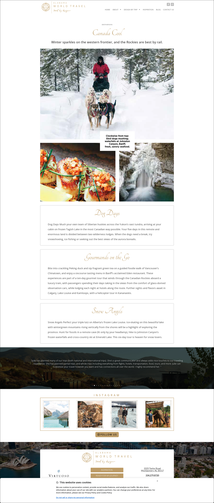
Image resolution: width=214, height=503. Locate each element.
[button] (92, 385)
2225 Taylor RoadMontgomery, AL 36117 (152, 469)
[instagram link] (172, 4)
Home (107, 9)
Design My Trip (130, 9)
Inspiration (148, 9)
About (115, 9)
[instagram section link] (107, 414)
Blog (158, 9)
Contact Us (168, 9)
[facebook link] (168, 4)
